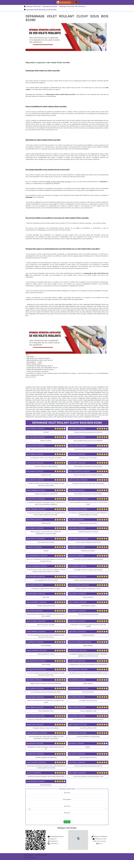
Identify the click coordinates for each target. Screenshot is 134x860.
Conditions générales (41, 855)
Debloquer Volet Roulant (100, 836)
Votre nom (67, 792)
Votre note (67, 806)
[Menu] (76, 2)
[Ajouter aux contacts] (73, 2)
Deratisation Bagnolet (29, 857)
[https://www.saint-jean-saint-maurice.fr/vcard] (35, 840)
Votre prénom (67, 799)
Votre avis (67, 813)
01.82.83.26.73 (65, 2)
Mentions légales (28, 855)
